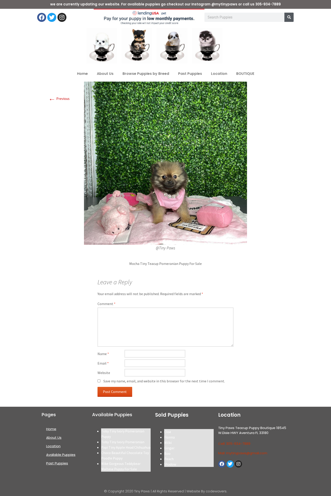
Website (103, 372)
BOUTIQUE (245, 73)
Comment (106, 303)
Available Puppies (60, 454)
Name (103, 353)
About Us (105, 73)
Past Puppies (190, 73)
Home (82, 73)
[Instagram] (61, 17)
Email (103, 363)
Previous (59, 98)
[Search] (289, 17)
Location (219, 73)
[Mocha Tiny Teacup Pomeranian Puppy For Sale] (165, 163)
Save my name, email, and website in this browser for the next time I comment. (164, 381)
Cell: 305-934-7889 (234, 443)
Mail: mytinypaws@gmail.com (242, 453)
